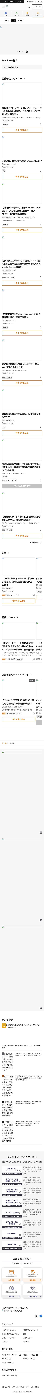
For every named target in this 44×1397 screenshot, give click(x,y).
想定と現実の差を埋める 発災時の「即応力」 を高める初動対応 (20, 365)
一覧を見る (34, 542)
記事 (24, 1334)
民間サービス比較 (29, 1355)
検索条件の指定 (12, 67)
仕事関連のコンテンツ (30, 1330)
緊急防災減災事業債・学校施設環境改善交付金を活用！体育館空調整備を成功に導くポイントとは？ (21, 467)
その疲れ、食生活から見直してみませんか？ (22, 160)
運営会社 (4, 1387)
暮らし (20, 20)
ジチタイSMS (6, 1362)
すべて (7, 20)
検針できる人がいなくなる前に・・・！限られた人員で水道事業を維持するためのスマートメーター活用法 (21, 264)
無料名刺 (5, 1358)
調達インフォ (27, 1358)
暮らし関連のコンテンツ (10, 1334)
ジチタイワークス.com (14, 1)
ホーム (4, 743)
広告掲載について (8, 1375)
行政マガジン (27, 1338)
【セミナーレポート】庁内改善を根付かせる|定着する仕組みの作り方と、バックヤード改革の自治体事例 (18, 646)
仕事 (13, 20)
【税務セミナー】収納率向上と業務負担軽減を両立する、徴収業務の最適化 (21, 518)
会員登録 (26, 1342)
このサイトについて (9, 1330)
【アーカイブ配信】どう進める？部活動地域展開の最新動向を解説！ (18, 702)
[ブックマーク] (40, 124)
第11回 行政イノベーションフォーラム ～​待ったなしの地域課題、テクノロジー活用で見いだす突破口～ (22, 111)
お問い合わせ (35, 1387)
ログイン (37, 7)
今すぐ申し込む (22, 130)
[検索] (28, 6)
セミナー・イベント (9, 1338)
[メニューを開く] (3, 6)
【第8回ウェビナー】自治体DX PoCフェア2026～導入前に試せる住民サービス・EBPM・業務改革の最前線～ (21, 211)
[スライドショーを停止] (27, 51)
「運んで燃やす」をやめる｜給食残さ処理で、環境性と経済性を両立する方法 (18, 581)
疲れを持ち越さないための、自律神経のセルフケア (21, 415)
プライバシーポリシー (19, 1387)
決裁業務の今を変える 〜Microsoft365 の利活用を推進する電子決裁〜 (21, 315)
